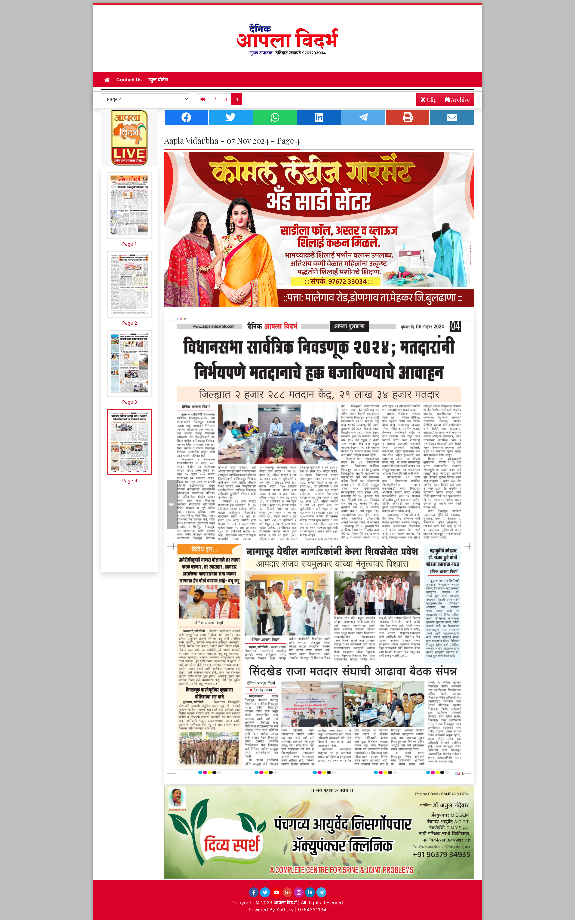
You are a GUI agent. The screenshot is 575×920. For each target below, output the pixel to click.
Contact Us (129, 79)
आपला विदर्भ (285, 902)
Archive (460, 99)
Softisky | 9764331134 (301, 909)
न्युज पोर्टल (158, 79)
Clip (431, 99)
